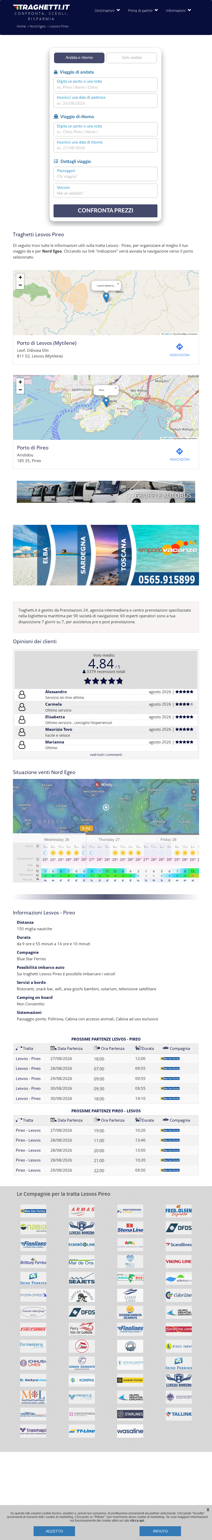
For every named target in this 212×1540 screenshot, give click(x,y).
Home (21, 26)
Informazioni (177, 10)
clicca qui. (137, 1520)
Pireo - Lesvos (28, 1130)
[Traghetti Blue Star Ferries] (33, 1213)
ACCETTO (54, 1531)
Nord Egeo (38, 26)
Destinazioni (106, 10)
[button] (106, 297)
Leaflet (166, 333)
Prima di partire (141, 10)
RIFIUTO (160, 1531)
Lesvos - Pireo (28, 1058)
